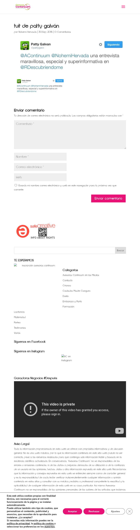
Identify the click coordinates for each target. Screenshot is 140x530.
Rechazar (94, 511)
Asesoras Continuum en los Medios (81, 275)
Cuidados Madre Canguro (76, 290)
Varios (17, 333)
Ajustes (115, 511)
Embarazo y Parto (72, 301)
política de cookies (44, 523)
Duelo (65, 296)
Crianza (67, 285)
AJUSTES (49, 526)
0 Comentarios (62, 31)
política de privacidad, (18, 523)
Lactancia (19, 311)
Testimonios (20, 327)
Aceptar (72, 511)
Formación (68, 306)
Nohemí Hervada (28, 31)
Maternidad (20, 317)
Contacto (67, 280)
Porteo (17, 322)
